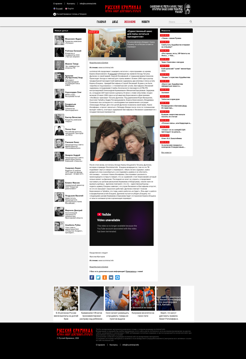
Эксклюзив (129, 21)
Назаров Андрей (72, 155)
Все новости (166, 153)
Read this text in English (99, 63)
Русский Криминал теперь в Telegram (71, 14)
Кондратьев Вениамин (70, 105)
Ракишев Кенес (72, 142)
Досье (115, 21)
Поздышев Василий (74, 196)
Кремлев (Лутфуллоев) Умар (74, 77)
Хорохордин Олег (73, 92)
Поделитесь (131, 271)
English (71, 8)
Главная (101, 21)
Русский (59, 8)
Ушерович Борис (73, 168)
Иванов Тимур (71, 64)
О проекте (57, 3)
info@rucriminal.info (88, 3)
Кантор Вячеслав (73, 117)
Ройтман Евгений (73, 51)
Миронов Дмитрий (73, 210)
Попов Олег (70, 129)
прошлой (113, 74)
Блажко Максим (72, 183)
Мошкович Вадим (73, 39)
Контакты (71, 3)
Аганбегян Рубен (73, 225)
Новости (145, 21)
